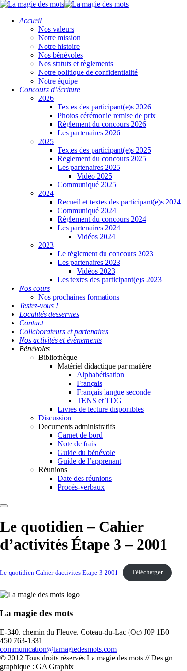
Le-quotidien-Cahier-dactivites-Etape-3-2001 (59, 572)
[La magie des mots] (32, 4)
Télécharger (147, 572)
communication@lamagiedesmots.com (58, 649)
